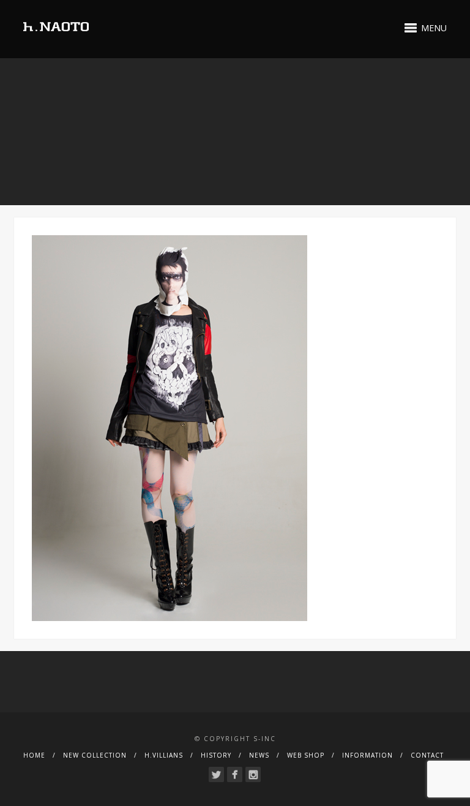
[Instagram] (253, 774)
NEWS (259, 755)
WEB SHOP (305, 755)
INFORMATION (367, 755)
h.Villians (163, 755)
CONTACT (427, 755)
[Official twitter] (216, 774)
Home (34, 755)
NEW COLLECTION (95, 755)
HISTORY (216, 755)
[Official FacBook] (234, 774)
